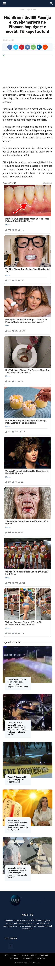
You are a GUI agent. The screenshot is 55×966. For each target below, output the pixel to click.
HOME (7, 956)
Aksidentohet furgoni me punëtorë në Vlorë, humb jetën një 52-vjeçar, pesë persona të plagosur (17, 872)
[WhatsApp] (33, 47)
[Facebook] (9, 47)
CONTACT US (43, 956)
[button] (4, 3)
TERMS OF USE (40, 958)
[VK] (27, 47)
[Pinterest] (21, 47)
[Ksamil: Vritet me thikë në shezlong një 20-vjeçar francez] (27, 760)
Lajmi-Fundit (31, 10)
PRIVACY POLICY (26, 958)
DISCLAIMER (14, 958)
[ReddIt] (45, 47)
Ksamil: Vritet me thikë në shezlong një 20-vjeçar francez (17, 779)
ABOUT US (15, 956)
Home (21, 10)
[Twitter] (15, 47)
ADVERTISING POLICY (28, 956)
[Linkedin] (39, 47)
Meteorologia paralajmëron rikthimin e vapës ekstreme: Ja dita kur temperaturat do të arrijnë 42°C (18, 825)
